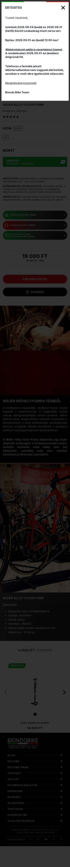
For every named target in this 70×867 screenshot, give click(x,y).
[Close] (63, 7)
